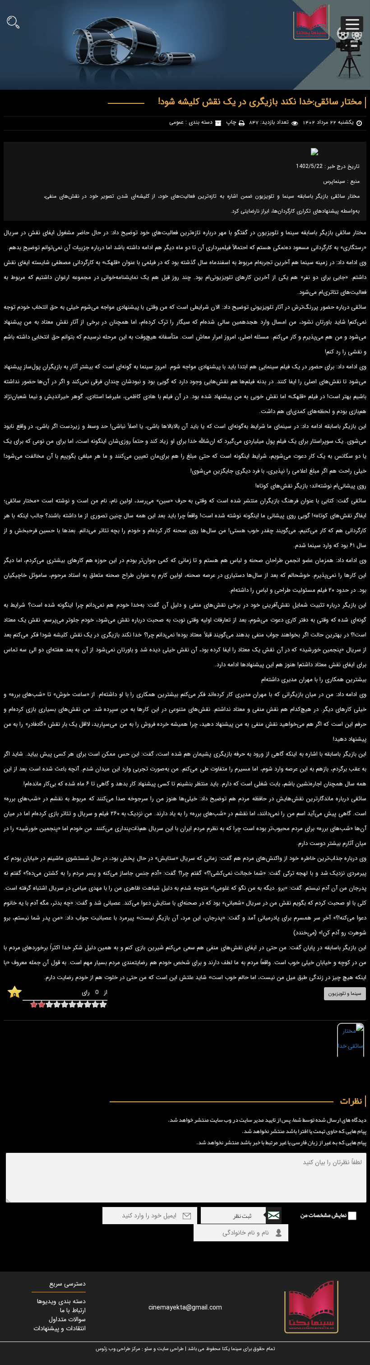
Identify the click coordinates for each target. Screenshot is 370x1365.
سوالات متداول (67, 1319)
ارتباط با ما (73, 1310)
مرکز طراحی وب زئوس (118, 1349)
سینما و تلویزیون (344, 994)
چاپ (231, 122)
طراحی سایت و (168, 1349)
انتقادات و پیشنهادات (59, 1328)
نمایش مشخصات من (324, 1215)
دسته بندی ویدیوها (61, 1301)
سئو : (147, 1349)
